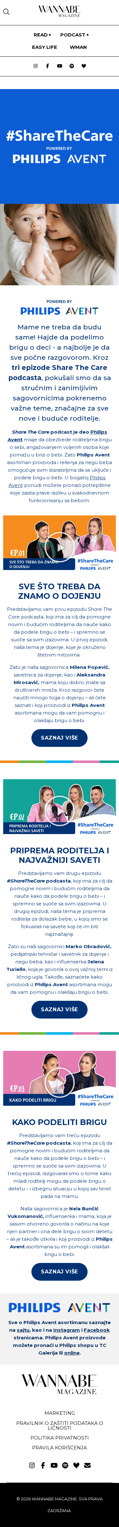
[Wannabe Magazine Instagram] (35, 66)
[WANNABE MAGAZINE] (59, 1392)
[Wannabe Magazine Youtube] (60, 66)
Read (41, 35)
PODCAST (72, 35)
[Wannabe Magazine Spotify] (72, 66)
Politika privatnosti (59, 1438)
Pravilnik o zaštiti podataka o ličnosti (59, 1425)
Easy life (44, 47)
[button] (60, 547)
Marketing (59, 1413)
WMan (78, 47)
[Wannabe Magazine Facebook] (47, 66)
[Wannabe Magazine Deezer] (84, 66)
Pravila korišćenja (59, 1448)
